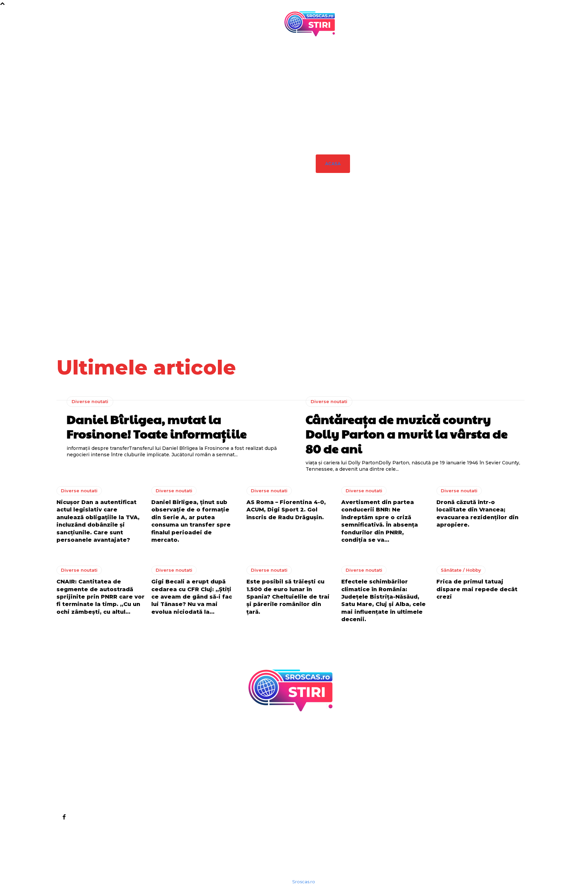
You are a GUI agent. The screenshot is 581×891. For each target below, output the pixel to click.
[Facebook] (63, 816)
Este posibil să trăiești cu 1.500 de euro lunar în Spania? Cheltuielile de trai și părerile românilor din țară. (288, 596)
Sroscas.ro (303, 881)
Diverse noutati (341, 246)
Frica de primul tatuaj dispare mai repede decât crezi (476, 589)
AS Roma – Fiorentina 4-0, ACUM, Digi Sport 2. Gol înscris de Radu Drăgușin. (286, 510)
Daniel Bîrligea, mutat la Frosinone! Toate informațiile (342, 270)
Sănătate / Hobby (461, 570)
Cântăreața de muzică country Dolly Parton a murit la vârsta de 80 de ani (395, 270)
